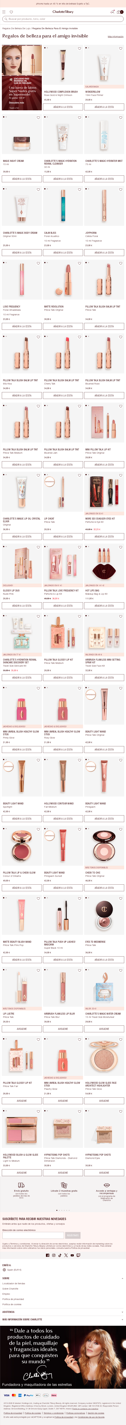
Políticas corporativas (75, 1413)
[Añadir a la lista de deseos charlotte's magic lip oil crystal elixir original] (38, 475)
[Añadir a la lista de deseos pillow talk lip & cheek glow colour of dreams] (38, 829)
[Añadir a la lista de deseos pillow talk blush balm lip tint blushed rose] (120, 337)
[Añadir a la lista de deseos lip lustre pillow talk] (38, 970)
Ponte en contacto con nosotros (85, 1409)
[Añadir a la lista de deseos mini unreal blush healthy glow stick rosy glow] (79, 688)
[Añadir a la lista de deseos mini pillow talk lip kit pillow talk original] (120, 406)
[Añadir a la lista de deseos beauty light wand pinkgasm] (120, 760)
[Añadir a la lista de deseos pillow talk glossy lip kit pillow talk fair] (38, 1039)
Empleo (6, 1294)
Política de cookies (12, 1304)
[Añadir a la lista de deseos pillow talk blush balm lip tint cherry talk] (79, 337)
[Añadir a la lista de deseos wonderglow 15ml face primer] (120, 48)
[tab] (44, 47)
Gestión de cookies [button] (96, 1413)
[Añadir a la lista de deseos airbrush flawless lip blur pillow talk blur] (79, 970)
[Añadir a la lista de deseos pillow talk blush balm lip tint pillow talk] (120, 263)
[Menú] (4, 12)
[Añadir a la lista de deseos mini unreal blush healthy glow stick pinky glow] (38, 688)
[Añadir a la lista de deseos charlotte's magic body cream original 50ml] (38, 189)
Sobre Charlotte (10, 1288)
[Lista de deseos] (11, 12)
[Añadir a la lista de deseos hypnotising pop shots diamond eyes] (120, 1111)
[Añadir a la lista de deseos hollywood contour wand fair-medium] (79, 760)
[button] (6, 19)
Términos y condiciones (54, 1413)
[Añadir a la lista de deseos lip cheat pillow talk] (79, 475)
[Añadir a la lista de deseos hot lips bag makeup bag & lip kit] (120, 547)
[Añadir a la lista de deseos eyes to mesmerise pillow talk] (120, 898)
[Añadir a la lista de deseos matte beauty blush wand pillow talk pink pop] (38, 898)
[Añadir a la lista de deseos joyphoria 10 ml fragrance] (120, 189)
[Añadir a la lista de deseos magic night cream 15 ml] (38, 117)
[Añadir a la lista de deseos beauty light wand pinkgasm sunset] (79, 829)
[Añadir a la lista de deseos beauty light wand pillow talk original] (120, 688)
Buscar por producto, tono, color (27, 19)
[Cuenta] (112, 11)
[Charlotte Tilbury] (63, 12)
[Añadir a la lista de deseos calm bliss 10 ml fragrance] (79, 189)
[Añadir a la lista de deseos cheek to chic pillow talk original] (120, 829)
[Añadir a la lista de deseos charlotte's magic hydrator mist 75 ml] (120, 117)
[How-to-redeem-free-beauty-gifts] (22, 109)
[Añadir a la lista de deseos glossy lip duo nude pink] (38, 547)
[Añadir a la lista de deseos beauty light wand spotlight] (38, 760)
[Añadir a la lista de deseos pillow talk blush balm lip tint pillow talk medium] (38, 406)
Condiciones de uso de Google (91, 1417)
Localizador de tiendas (13, 1283)
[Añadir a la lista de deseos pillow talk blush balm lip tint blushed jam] (79, 406)
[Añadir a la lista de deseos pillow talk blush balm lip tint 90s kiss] (38, 337)
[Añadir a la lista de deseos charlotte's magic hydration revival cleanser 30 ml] (79, 117)
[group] (22, 1192)
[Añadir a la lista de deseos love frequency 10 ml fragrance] (38, 263)
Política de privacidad (13, 1299)
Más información (116, 36)
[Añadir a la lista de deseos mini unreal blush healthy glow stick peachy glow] (79, 1039)
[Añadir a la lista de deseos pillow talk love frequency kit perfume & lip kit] (79, 547)
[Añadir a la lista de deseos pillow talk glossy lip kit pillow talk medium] (79, 616)
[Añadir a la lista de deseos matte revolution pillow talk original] (79, 263)
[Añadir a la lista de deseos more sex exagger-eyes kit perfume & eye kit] (120, 475)
